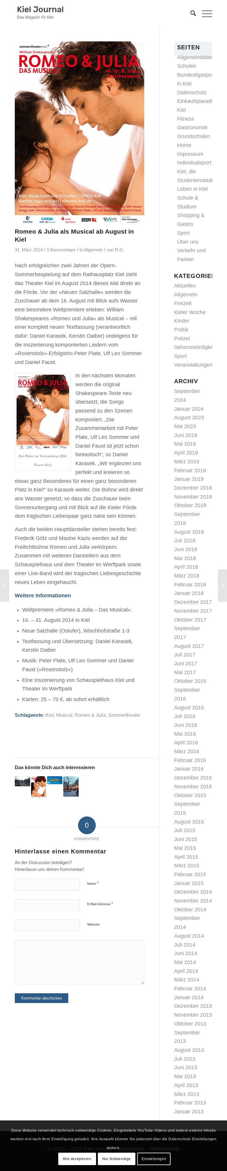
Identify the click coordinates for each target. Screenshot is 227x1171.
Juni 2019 (185, 435)
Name (92, 883)
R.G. (119, 250)
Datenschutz (192, 93)
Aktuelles (185, 286)
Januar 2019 (189, 479)
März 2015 (186, 865)
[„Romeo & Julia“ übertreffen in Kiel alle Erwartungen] (38, 787)
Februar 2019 (190, 470)
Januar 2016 (189, 769)
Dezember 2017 (193, 602)
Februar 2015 (190, 874)
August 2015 (189, 822)
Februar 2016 (190, 760)
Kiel (50, 715)
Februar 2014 (190, 989)
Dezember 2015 (193, 778)
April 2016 (186, 742)
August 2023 (189, 417)
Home (184, 145)
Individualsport (194, 163)
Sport (183, 233)
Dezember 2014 (193, 892)
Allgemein (93, 250)
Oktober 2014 (190, 910)
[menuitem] (190, 13)
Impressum (190, 154)
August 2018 (189, 532)
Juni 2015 (185, 839)
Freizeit (183, 303)
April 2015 (186, 857)
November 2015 (193, 787)
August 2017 (189, 646)
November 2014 (193, 901)
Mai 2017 (185, 672)
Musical (64, 715)
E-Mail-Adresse (100, 904)
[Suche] (190, 13)
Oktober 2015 (190, 795)
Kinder (181, 321)
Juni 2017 (185, 664)
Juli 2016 (184, 716)
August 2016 (189, 708)
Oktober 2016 (190, 681)
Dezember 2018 (193, 488)
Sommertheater (124, 715)
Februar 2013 (190, 1103)
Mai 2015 (185, 848)
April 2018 (186, 567)
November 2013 (193, 1015)
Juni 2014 (185, 953)
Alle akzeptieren (77, 1159)
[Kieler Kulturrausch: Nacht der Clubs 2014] (222, 585)
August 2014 (189, 936)
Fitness (185, 119)
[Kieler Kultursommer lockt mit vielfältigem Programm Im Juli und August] (54, 780)
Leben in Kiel (192, 189)
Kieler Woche (190, 312)
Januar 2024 (189, 409)
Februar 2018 (190, 585)
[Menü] (204, 13)
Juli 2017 (184, 655)
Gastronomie (192, 127)
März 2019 (186, 462)
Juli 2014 (184, 945)
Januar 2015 (189, 883)
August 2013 (189, 1050)
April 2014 (186, 971)
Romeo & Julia (90, 715)
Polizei (182, 339)
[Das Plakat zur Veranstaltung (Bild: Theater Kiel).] (79, 132)
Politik (181, 330)
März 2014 (186, 980)
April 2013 (186, 1085)
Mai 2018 (185, 558)
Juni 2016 (185, 725)
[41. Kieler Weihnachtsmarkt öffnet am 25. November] (71, 786)
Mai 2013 (185, 1076)
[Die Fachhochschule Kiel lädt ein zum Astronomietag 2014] (4, 585)
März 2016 (186, 751)
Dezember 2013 (193, 1006)
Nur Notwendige (116, 1159)
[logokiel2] (41, 13)
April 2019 (186, 453)
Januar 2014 (189, 997)
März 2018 (186, 576)
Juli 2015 (184, 830)
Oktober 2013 (190, 1024)
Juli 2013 (184, 1059)
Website (93, 924)
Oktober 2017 (190, 620)
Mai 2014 (185, 962)
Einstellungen (154, 1159)
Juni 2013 (185, 1067)
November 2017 (193, 611)
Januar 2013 (189, 1112)
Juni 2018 (185, 549)
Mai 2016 (185, 734)
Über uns (188, 242)
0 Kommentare (61, 250)
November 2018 (193, 497)
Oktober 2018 (190, 505)
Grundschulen (193, 136)
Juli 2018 (184, 541)
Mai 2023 (185, 426)
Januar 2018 (189, 593)
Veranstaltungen (193, 365)
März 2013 (186, 1094)
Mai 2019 (185, 444)
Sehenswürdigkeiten (198, 347)
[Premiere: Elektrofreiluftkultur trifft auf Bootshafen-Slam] (22, 781)
